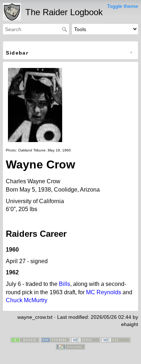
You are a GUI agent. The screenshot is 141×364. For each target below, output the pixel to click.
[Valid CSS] (116, 339)
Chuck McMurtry (26, 300)
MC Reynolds (103, 292)
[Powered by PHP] (55, 339)
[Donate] (24, 339)
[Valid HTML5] (85, 339)
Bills (64, 284)
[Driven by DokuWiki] (70, 346)
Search (65, 29)
